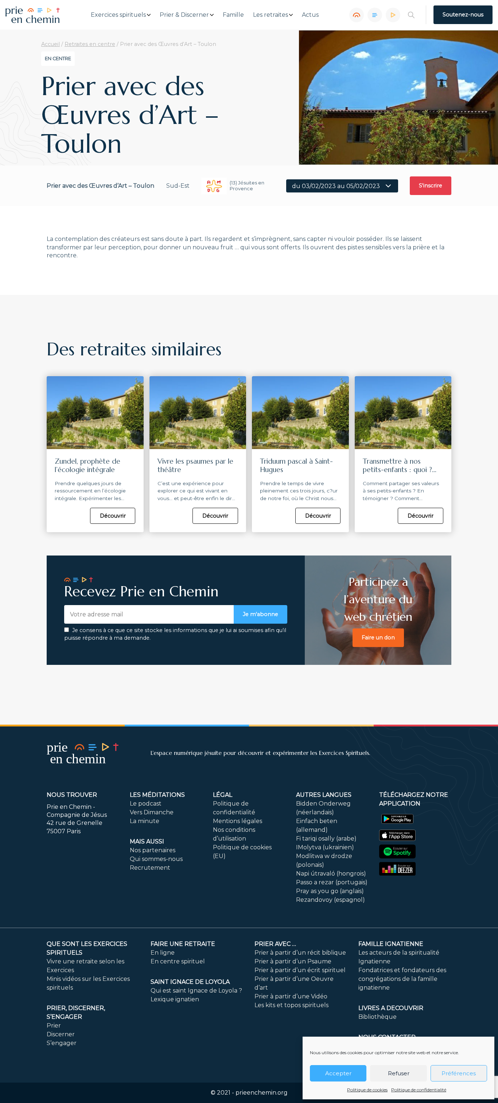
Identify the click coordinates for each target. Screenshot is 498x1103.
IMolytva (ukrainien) (325, 847)
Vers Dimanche (152, 812)
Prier (54, 1025)
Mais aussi (147, 841)
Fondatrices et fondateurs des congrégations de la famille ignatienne (402, 979)
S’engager (62, 1043)
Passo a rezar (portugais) (331, 882)
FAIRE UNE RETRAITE (183, 943)
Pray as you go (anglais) (330, 891)
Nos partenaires (152, 850)
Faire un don (378, 637)
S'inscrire (430, 185)
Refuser (398, 1073)
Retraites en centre (90, 44)
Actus (310, 15)
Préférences (458, 1073)
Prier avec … (275, 943)
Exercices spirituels (118, 15)
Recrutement (150, 867)
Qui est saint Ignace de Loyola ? (196, 990)
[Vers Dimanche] (374, 15)
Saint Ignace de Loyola (190, 981)
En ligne (163, 952)
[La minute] (393, 15)
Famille (233, 15)
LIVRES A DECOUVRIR (390, 1008)
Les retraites (270, 15)
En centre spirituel (178, 961)
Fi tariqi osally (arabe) (326, 838)
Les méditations (157, 794)
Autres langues (323, 794)
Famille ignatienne (390, 943)
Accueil (50, 44)
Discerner (61, 1034)
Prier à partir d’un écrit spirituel (300, 970)
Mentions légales (237, 821)
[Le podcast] (356, 15)
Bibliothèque (377, 1016)
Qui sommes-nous (156, 858)
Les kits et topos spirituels (291, 1005)
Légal (222, 794)
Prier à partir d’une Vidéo (290, 996)
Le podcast (146, 803)
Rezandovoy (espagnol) (330, 899)
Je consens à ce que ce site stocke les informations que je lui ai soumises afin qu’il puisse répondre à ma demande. (175, 634)
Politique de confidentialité (418, 1089)
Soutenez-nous (463, 14)
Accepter (338, 1073)
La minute (144, 821)
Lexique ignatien (175, 999)
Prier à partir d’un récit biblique (300, 952)
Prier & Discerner (184, 15)
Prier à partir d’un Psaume (292, 961)
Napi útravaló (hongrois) (331, 873)
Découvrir (113, 515)
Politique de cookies (367, 1089)
